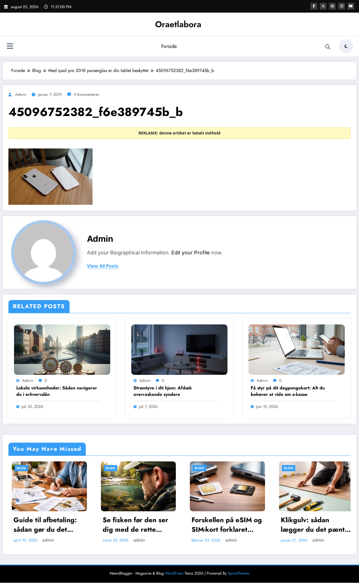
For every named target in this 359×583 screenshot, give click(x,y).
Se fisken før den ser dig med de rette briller (102, 524)
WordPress (174, 573)
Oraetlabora (178, 24)
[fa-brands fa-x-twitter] (323, 6)
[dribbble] (332, 6)
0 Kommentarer (86, 94)
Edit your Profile (190, 253)
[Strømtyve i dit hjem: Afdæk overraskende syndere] (179, 349)
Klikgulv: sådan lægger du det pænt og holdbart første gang (279, 524)
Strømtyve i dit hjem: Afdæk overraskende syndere (163, 391)
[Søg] (328, 47)
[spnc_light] (346, 46)
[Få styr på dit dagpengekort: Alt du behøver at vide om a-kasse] (296, 349)
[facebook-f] (313, 6)
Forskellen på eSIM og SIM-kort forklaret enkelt (193, 524)
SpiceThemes (239, 573)
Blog (77, 468)
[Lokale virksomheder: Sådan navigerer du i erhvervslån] (62, 349)
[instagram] (341, 6)
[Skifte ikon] (10, 47)
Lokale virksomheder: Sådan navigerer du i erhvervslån (56, 391)
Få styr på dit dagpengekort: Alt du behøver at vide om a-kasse (288, 391)
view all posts (102, 266)
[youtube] (351, 6)
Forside (169, 46)
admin (20, 94)
